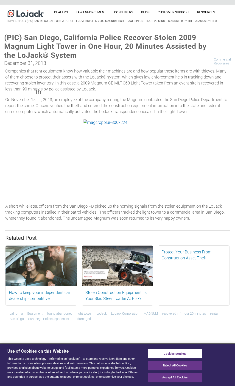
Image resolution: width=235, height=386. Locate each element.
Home (11, 21)
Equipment (35, 313)
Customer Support (173, 12)
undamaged (82, 319)
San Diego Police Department (48, 319)
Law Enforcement (91, 12)
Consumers (123, 12)
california (16, 313)
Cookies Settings (175, 353)
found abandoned (60, 313)
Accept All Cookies (175, 377)
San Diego (17, 319)
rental (214, 313)
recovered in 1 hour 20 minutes (184, 313)
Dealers (61, 12)
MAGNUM (151, 313)
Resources (206, 12)
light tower (84, 313)
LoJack (101, 313)
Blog (145, 12)
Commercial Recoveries (222, 61)
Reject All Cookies (175, 365)
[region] (117, 365)
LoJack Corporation (125, 313)
